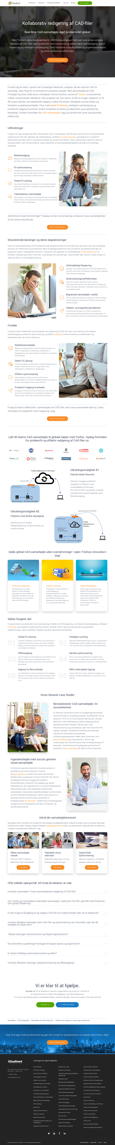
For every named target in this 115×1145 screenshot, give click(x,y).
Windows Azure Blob (39, 1117)
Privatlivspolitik (84, 1142)
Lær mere (23, 867)
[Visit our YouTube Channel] (54, 1133)
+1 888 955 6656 (67, 1005)
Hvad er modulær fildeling (91, 1124)
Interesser (32, 2)
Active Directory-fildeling (40, 1073)
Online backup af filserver (91, 1066)
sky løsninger (30, 801)
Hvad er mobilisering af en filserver (93, 1104)
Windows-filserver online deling (92, 1083)
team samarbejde (70, 748)
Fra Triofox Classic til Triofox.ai (92, 1093)
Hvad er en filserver (89, 1100)
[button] (57, 892)
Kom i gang (84, 3)
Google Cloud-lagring (64, 1070)
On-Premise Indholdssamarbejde (67, 1095)
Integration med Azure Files (41, 1126)
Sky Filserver (87, 1097)
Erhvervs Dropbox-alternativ (91, 1077)
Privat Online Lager (63, 1099)
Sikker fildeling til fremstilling (41, 1100)
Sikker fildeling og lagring (65, 1126)
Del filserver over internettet (41, 1090)
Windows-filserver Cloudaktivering (93, 1080)
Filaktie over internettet (39, 1080)
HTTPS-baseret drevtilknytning (66, 1085)
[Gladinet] (14, 3)
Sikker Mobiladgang (88, 586)
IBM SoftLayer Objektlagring (66, 1082)
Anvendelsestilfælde (53, 2)
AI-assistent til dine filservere (92, 1090)
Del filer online (62, 1116)
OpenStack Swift (63, 1079)
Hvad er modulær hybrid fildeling (93, 1127)
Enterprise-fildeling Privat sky (66, 1089)
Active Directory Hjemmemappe (67, 1119)
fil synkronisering (68, 137)
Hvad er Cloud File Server (90, 1110)
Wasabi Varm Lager (63, 1066)
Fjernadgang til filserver (40, 1077)
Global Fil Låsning (53, 586)
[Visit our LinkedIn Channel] (65, 1133)
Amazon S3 (36, 1107)
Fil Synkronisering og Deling (41, 1093)
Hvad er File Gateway (89, 1114)
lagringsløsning (20, 774)
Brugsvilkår (93, 1142)
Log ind (65, 2)
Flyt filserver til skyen (64, 1112)
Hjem (105, 1142)
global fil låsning (58, 105)
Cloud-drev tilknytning (21, 586)
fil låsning (58, 334)
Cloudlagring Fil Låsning (40, 1087)
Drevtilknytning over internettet (41, 1083)
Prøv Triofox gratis (57, 60)
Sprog (73, 2)
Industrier (41, 2)
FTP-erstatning (37, 1104)
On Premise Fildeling (39, 1070)
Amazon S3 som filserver (40, 1110)
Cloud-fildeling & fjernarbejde (66, 1106)
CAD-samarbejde (51, 112)
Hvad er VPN (87, 1120)
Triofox (82, 94)
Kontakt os (45, 1005)
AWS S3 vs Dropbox (38, 1114)
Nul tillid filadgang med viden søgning (94, 1087)
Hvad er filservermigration (91, 1107)
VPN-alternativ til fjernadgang (92, 1070)
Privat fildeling (37, 1066)
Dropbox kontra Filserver (90, 1073)
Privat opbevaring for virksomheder (43, 1097)
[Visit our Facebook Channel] (59, 1133)
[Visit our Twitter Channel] (49, 1133)
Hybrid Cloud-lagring (64, 1122)
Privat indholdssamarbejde (65, 1092)
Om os (100, 1142)
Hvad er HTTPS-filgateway (91, 1117)
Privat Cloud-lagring (63, 1102)
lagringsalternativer (54, 826)
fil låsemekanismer (89, 252)
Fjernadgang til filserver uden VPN (67, 1109)
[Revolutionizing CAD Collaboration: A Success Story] (28, 727)
